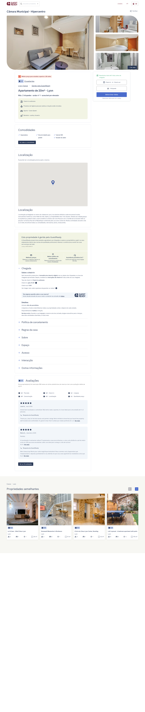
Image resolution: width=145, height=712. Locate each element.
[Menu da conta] (134, 4)
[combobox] (29, 3)
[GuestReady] (12, 3)
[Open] (37, 3)
